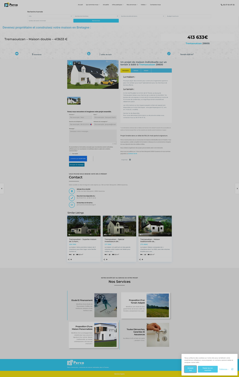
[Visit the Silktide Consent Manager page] (232, 369)
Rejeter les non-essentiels (208, 369)
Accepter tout (190, 369)
